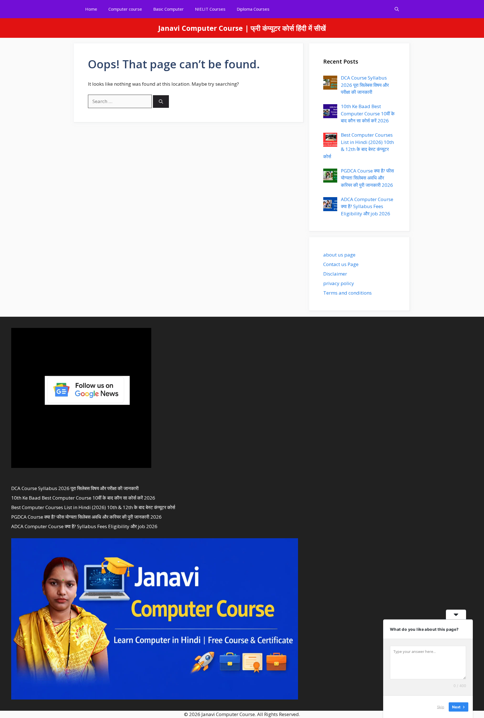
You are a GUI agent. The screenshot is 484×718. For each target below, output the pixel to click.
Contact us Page (341, 264)
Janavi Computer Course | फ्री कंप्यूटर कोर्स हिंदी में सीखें (242, 28)
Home (91, 9)
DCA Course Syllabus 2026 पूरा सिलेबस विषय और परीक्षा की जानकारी (75, 488)
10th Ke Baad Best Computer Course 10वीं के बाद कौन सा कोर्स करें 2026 (83, 498)
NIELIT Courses (210, 9)
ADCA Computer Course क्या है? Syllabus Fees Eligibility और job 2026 (84, 526)
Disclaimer (335, 274)
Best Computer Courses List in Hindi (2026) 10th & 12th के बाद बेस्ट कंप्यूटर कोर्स (93, 507)
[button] (396, 9)
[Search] (161, 101)
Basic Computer (168, 9)
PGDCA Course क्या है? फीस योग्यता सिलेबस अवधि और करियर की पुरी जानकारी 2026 (86, 517)
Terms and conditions (347, 293)
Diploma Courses (253, 9)
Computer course (125, 9)
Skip (440, 706)
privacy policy (338, 283)
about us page (339, 254)
